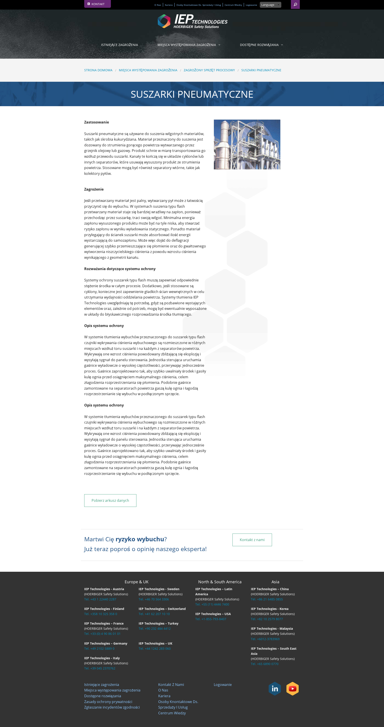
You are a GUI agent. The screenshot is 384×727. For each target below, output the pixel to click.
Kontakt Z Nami (171, 684)
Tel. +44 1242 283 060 (155, 648)
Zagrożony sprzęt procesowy (209, 70)
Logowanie (251, 5)
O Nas (157, 5)
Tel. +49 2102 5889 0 (99, 648)
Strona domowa (98, 70)
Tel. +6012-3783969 (265, 639)
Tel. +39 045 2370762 (99, 668)
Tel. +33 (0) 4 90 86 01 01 (102, 633)
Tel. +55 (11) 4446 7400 (212, 604)
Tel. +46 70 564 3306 (154, 599)
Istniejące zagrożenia (119, 45)
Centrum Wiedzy (233, 5)
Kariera (169, 5)
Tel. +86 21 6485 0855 (267, 599)
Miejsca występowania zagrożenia (187, 45)
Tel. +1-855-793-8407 (210, 619)
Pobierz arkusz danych (110, 500)
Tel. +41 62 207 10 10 (154, 614)
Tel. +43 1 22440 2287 (100, 599)
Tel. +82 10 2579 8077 (267, 619)
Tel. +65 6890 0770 (264, 664)
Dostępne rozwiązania (259, 45)
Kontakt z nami (252, 539)
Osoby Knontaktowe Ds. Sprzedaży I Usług (198, 5)
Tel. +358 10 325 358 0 (100, 614)
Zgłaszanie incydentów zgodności (112, 707)
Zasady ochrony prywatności (108, 701)
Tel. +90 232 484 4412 (155, 628)
